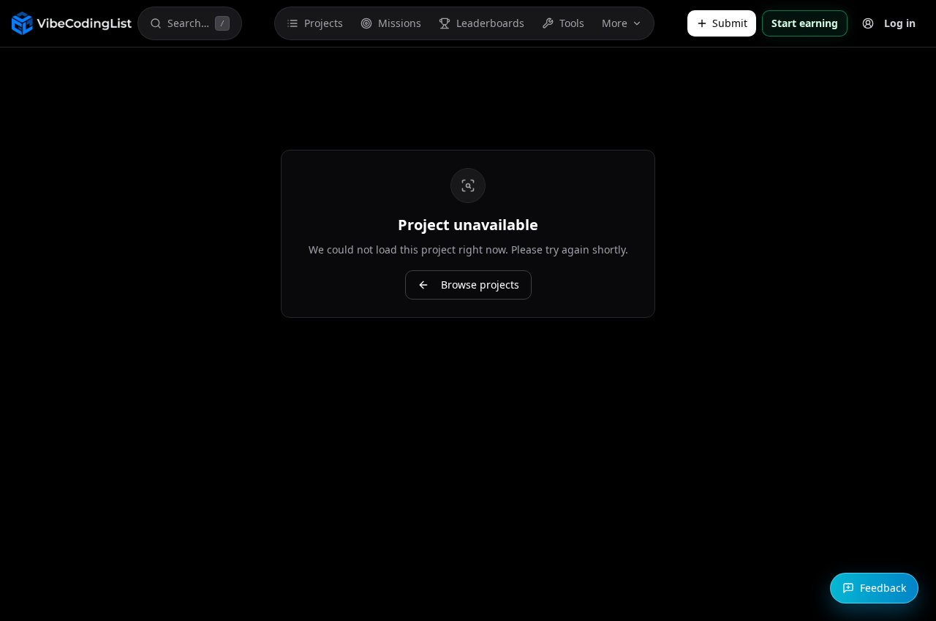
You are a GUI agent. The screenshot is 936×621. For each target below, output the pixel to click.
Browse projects (480, 285)
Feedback (883, 588)
